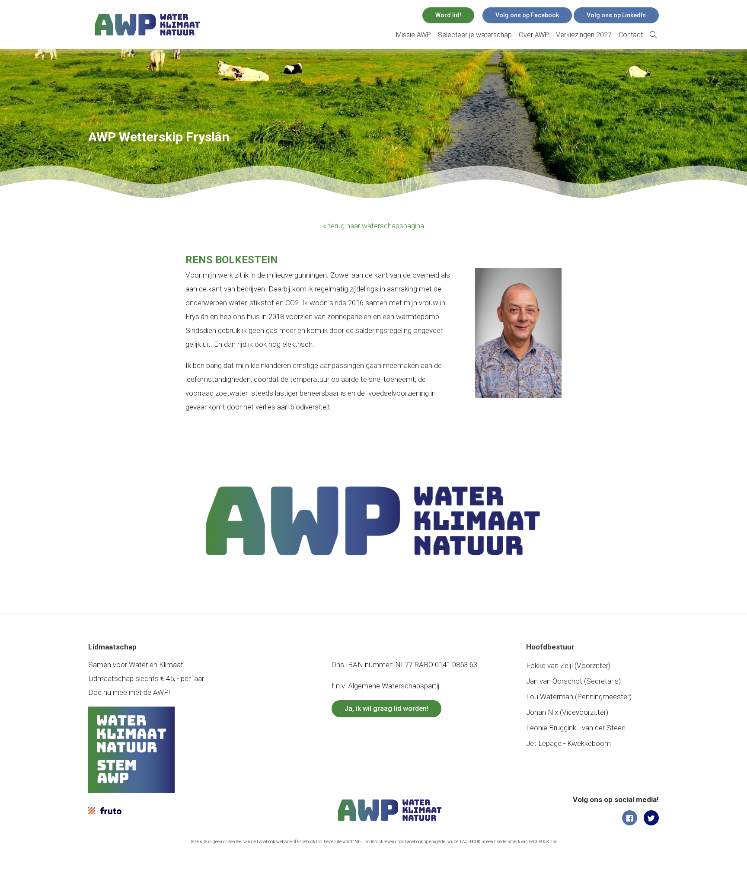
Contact (631, 35)
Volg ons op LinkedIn (616, 15)
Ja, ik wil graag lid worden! (386, 708)
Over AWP (534, 35)
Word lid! (448, 15)
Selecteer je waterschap (475, 35)
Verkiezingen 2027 (584, 35)
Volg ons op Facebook (527, 15)
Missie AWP (413, 35)
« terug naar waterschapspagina (373, 225)
